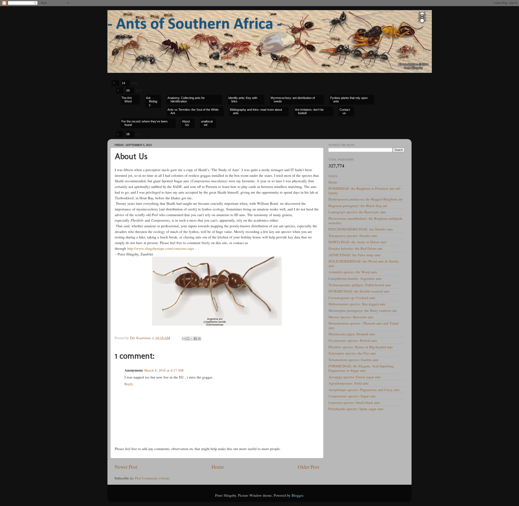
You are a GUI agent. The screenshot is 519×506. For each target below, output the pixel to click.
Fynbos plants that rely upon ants (349, 99)
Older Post (308, 466)
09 (128, 90)
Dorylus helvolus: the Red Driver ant (355, 248)
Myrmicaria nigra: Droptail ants (351, 333)
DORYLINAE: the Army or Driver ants (357, 241)
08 (128, 134)
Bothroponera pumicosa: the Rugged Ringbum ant (365, 199)
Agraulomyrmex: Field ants (348, 383)
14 (123, 83)
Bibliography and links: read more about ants (256, 111)
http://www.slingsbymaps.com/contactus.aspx (160, 248)
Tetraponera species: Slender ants (352, 235)
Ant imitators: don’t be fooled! (309, 111)
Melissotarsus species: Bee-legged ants (357, 303)
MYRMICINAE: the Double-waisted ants (359, 291)
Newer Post (126, 466)
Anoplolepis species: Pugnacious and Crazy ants (364, 389)
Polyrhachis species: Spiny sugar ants (355, 408)
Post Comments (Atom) (152, 478)
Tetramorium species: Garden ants (353, 359)
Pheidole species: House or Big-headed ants (360, 346)
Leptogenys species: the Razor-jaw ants (357, 211)
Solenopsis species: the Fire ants (352, 353)
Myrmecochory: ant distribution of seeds (293, 99)
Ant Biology (151, 101)
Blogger (297, 495)
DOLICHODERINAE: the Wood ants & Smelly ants (363, 263)
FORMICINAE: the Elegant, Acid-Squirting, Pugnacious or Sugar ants (361, 368)
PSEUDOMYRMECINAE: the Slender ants (360, 229)
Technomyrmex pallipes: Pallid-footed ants (359, 284)
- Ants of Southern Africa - (194, 24)
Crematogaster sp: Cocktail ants (351, 297)
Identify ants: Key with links (242, 99)
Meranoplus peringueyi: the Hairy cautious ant (362, 310)
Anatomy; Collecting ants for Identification (186, 99)
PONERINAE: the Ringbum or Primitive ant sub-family (364, 190)
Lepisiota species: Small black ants (354, 402)
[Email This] (184, 339)
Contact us (345, 111)
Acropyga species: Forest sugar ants (354, 376)
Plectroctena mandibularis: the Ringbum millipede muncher (365, 220)
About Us (186, 123)
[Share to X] (192, 339)
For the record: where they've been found (144, 123)
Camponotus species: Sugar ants (352, 395)
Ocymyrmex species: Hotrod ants (352, 340)
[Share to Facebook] (195, 339)
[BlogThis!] (188, 339)
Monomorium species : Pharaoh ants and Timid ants (363, 325)
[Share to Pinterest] (199, 339)
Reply (128, 383)
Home (217, 466)
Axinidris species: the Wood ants (352, 271)
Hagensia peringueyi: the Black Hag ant (357, 205)
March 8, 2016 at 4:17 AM (163, 370)
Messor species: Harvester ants (351, 316)
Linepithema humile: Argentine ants (355, 278)
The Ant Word (126, 99)
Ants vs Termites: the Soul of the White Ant (193, 111)
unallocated (207, 123)
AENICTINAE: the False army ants (354, 254)
